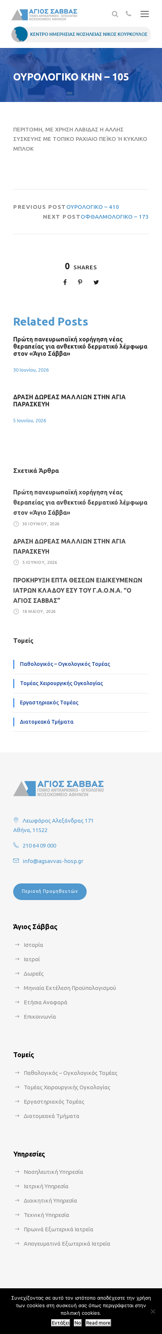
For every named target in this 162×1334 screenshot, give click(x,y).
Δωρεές (34, 973)
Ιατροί (32, 959)
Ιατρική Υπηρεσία (46, 1186)
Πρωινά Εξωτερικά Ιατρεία (58, 1229)
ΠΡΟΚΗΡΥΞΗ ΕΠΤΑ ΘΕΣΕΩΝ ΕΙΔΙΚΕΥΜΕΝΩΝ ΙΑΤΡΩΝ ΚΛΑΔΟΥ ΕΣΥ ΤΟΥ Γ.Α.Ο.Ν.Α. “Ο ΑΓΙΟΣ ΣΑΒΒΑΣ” (77, 590)
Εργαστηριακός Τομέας (49, 702)
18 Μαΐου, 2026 (39, 611)
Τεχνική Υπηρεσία (46, 1215)
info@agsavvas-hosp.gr (53, 861)
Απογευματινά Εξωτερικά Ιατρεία (67, 1243)
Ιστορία (33, 945)
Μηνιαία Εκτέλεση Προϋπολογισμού (70, 988)
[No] (152, 1311)
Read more (98, 1323)
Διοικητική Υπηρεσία (50, 1200)
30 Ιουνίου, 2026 (31, 369)
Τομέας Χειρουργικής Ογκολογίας (61, 683)
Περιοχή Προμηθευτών (50, 891)
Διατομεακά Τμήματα (46, 722)
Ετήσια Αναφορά (45, 1002)
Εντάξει (60, 1323)
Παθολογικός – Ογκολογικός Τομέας (65, 664)
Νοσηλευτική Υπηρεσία (53, 1172)
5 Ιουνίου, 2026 (29, 420)
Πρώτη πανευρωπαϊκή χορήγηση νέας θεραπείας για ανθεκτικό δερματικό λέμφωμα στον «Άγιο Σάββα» (80, 346)
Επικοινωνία (40, 1016)
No (78, 1323)
